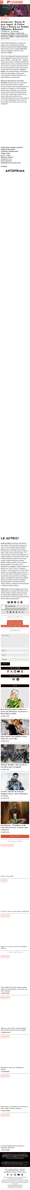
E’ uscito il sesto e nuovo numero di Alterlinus (15, 911)
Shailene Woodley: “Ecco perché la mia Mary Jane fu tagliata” (14, 766)
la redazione (15, 31)
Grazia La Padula (15, 621)
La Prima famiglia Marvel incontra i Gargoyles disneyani (12, 1146)
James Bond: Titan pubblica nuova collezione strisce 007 (14, 737)
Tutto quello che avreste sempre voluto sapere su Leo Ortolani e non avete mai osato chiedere (14, 989)
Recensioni (5, 916)
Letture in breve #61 (7, 876)
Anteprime (4, 18)
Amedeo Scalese (6, 1032)
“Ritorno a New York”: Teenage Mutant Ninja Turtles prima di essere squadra (13, 1029)
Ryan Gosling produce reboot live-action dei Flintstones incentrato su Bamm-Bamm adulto (14, 711)
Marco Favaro (5, 993)
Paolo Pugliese (6, 1110)
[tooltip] (9, 602)
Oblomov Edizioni (15, 623)
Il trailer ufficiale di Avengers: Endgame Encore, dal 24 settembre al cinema (14, 794)
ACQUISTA (4, 166)
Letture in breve (7, 845)
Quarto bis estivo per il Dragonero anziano (12, 1068)
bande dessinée (8, 626)
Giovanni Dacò (6, 1071)
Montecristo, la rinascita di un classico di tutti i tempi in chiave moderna (14, 1107)
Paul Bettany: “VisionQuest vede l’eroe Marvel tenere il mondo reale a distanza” (14, 828)
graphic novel (22, 626)
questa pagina (25, 1163)
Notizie (3, 880)
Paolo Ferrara (6, 1150)
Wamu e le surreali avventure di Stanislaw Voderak (14, 947)
